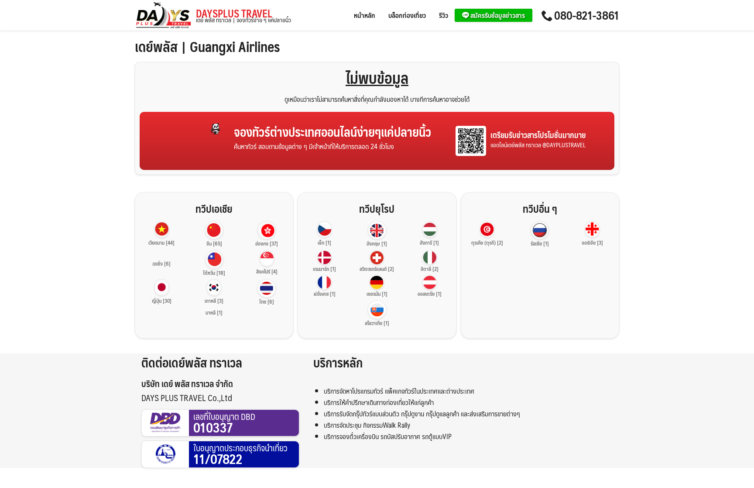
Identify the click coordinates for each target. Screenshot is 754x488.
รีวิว (443, 15)
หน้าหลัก (364, 15)
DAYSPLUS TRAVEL (243, 15)
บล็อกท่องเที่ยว (407, 15)
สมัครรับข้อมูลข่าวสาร (497, 15)
